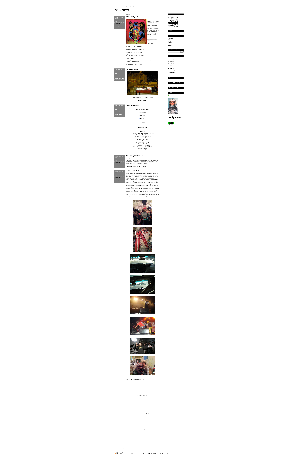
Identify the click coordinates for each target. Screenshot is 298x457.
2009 (171, 63)
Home (116, 6)
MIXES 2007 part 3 (132, 17)
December (171, 70)
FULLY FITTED (122, 10)
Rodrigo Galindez (153, 453)
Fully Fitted (170, 38)
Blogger (134, 453)
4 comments (117, 162)
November (171, 72)
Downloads (128, 6)
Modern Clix (142, 453)
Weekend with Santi (132, 171)
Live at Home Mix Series (174, 87)
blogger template (165, 453)
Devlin (169, 41)
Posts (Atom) (123, 448)
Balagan (150, 30)
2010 (171, 61)
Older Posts (162, 445)
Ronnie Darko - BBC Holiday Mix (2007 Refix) (136, 166)
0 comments (117, 75)
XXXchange (170, 39)
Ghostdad (170, 42)
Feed (118, 453)
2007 (171, 68)
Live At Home (136, 6)
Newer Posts (118, 445)
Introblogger (172, 453)
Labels (170, 77)
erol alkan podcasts (142, 100)
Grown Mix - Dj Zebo (142, 127)
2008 (171, 66)
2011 (171, 59)
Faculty (143, 6)
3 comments (117, 111)
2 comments (117, 23)
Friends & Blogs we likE (174, 82)
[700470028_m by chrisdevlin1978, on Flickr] (143, 118)
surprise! (149, 34)
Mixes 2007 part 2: (132, 69)
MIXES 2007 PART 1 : (133, 105)
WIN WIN (170, 45)
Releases (122, 6)
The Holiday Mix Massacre (134, 156)
